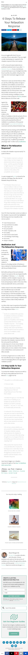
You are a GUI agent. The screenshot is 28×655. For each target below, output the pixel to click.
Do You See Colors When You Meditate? (14, 511)
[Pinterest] (16, 653)
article (16, 309)
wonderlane (12, 473)
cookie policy (16, 601)
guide (14, 176)
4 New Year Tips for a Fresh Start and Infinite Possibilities (14, 542)
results (16, 276)
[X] (11, 653)
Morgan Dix (12, 555)
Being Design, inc (16, 649)
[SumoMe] (25, 653)
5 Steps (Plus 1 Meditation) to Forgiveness (14, 526)
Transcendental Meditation (16, 124)
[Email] (21, 653)
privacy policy (6, 601)
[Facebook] (7, 653)
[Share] (18, 30)
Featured (19, 482)
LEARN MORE (14, 633)
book (7, 375)
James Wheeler (13, 471)
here (23, 565)
